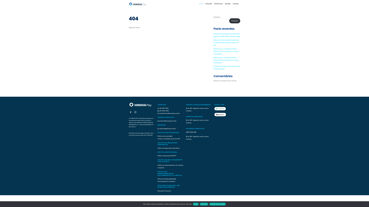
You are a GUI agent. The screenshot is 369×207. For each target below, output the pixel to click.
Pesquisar (217, 17)
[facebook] (131, 112)
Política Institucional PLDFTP (166, 155)
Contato (236, 4)
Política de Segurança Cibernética (168, 148)
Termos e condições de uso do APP (168, 139)
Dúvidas (228, 4)
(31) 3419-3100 (164, 111)
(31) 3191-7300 (163, 108)
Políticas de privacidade (217, 204)
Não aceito (204, 204)
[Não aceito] (367, 204)
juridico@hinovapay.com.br (167, 121)
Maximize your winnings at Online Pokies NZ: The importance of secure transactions (226, 51)
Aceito (196, 204)
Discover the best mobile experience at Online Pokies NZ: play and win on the (226, 42)
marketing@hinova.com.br (167, 128)
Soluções (208, 4)
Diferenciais (218, 4)
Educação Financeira (164, 191)
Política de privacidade (164, 136)
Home (201, 4)
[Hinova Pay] (138, 5)
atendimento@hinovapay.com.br (169, 113)
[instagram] (135, 112)
